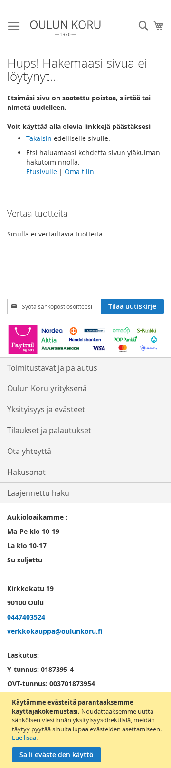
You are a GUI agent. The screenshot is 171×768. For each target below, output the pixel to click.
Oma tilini (80, 171)
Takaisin (39, 138)
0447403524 (26, 616)
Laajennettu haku (38, 493)
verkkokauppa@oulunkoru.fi (55, 631)
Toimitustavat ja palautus (52, 368)
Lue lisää (24, 737)
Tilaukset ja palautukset (49, 430)
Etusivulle (41, 171)
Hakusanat (26, 472)
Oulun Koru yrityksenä (47, 388)
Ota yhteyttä (29, 451)
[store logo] (65, 28)
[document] (87, 730)
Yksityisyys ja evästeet (46, 409)
